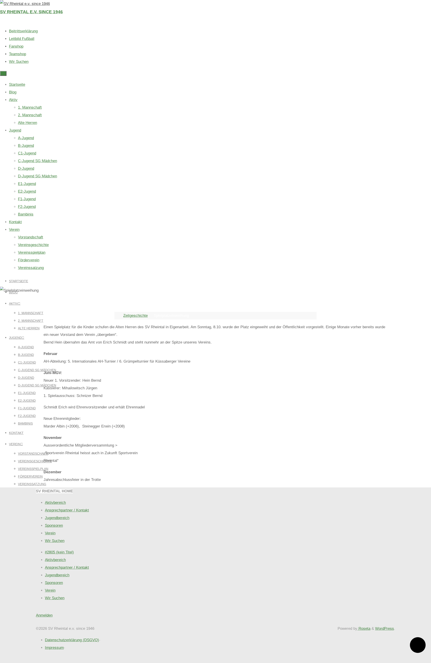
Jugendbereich (57, 518)
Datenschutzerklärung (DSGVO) (72, 640)
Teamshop (17, 54)
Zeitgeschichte (135, 315)
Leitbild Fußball (21, 39)
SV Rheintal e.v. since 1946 (31, 11)
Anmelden (44, 615)
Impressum (54, 647)
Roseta (363, 628)
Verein (50, 533)
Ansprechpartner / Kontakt (67, 510)
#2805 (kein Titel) (59, 552)
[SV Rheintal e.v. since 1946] (25, 4)
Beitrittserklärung (23, 31)
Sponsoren (54, 525)
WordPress (384, 628)
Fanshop (16, 46)
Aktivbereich (55, 502)
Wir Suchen (19, 61)
